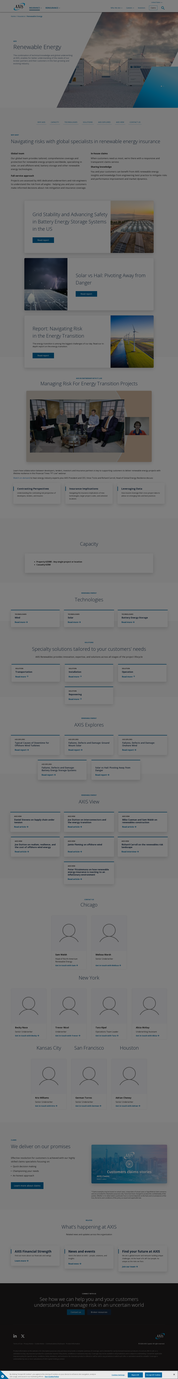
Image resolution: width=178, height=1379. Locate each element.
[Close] (174, 1374)
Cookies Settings (118, 1375)
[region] (89, 1375)
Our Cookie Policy (52, 1376)
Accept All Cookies (153, 1375)
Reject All (135, 1375)
